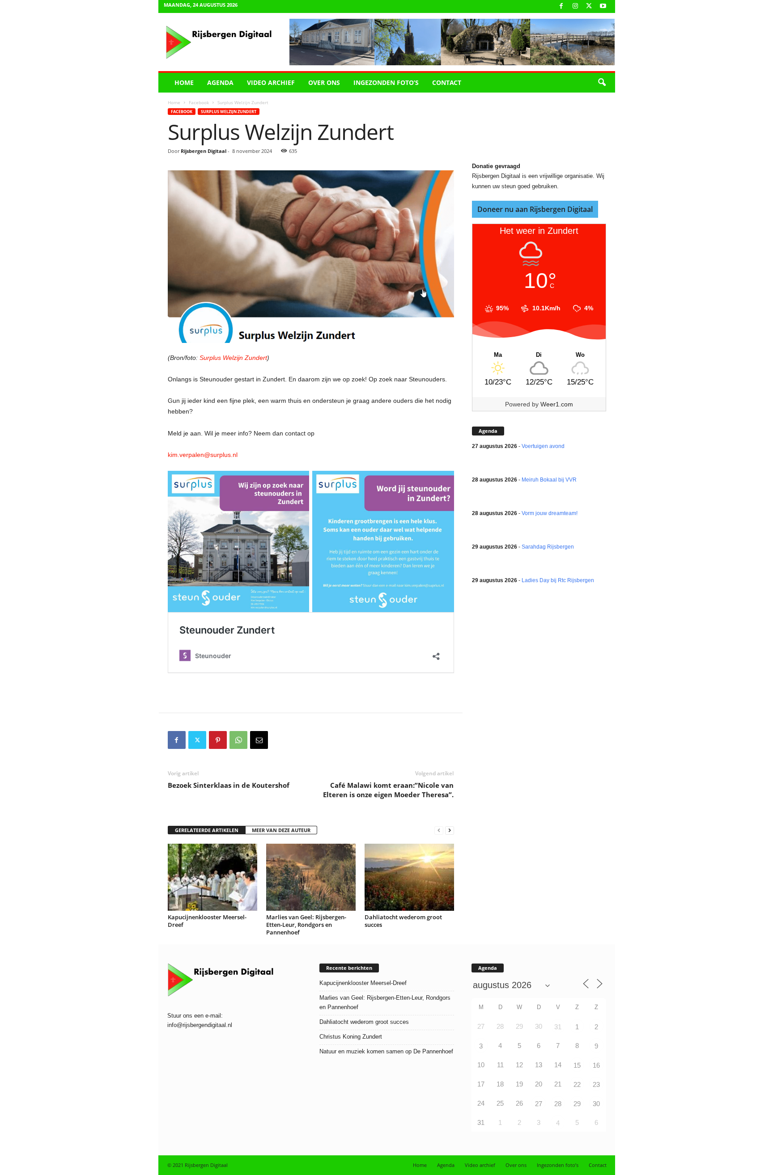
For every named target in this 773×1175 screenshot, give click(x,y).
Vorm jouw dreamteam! (550, 513)
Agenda (220, 82)
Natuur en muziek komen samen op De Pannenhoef (386, 1051)
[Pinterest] (218, 740)
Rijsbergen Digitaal (203, 151)
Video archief (271, 82)
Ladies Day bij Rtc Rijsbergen (558, 580)
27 (538, 1103)
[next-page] (449, 830)
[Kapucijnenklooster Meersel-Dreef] (212, 877)
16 (596, 1065)
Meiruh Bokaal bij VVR (549, 480)
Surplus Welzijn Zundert (228, 111)
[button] (602, 83)
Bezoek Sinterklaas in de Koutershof (228, 785)
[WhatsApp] (238, 740)
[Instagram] (575, 6)
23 (596, 1084)
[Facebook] (561, 6)
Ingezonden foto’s (386, 82)
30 (596, 1103)
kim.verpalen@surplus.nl (203, 454)
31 (557, 1027)
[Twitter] (197, 740)
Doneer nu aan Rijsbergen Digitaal (535, 209)
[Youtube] (603, 6)
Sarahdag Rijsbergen (548, 547)
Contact (446, 82)
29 (577, 1103)
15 (577, 1065)
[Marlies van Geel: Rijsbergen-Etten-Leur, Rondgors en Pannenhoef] (311, 877)
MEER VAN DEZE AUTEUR (281, 830)
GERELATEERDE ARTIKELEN (206, 830)
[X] (589, 6)
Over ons (324, 82)
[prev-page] (438, 830)
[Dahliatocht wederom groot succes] (409, 877)
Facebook (199, 102)
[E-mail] (259, 740)
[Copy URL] (280, 740)
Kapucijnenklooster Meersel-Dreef (207, 921)
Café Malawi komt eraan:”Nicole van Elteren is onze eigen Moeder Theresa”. (388, 790)
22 (577, 1084)
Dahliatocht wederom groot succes (403, 921)
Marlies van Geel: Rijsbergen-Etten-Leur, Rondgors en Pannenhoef (306, 924)
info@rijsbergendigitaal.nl (199, 1025)
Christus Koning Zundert (350, 1036)
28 (557, 1103)
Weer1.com (556, 404)
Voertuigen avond (543, 446)
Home (184, 82)
